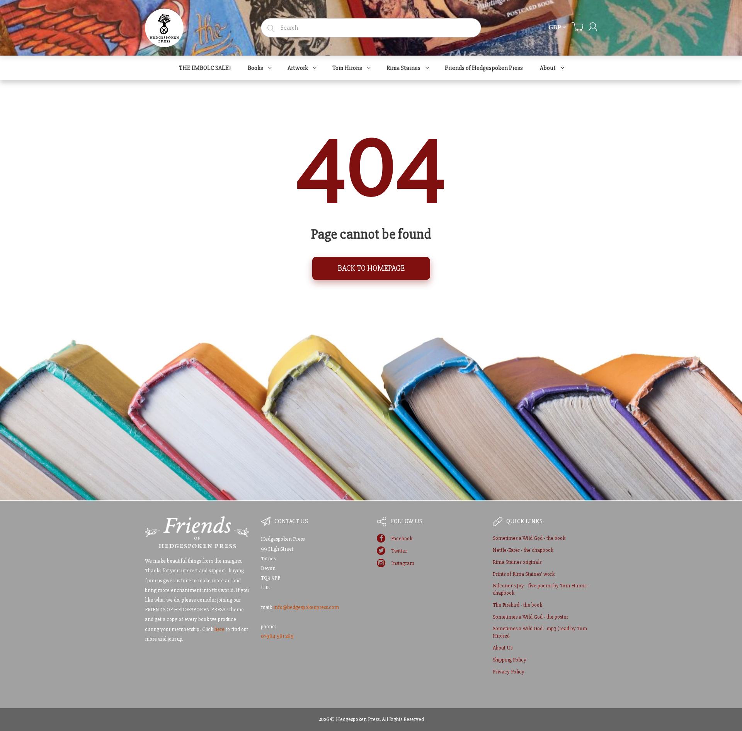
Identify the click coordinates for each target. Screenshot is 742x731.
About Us (502, 648)
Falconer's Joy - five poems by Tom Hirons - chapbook (541, 589)
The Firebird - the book (517, 605)
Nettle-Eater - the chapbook (523, 550)
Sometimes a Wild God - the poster (530, 617)
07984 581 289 (277, 636)
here (219, 629)
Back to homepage (371, 268)
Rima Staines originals (517, 562)
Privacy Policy (508, 671)
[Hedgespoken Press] (164, 25)
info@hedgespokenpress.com (306, 607)
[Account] (593, 26)
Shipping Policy (509, 659)
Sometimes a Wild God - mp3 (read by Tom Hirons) (540, 632)
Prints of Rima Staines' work (524, 574)
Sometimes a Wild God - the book (529, 538)
